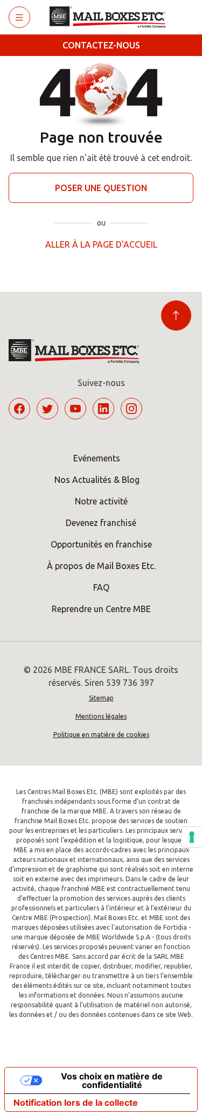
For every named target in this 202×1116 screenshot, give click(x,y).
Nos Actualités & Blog (97, 480)
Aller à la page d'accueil (101, 244)
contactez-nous (101, 45)
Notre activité (101, 501)
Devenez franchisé (101, 523)
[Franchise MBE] (112, 17)
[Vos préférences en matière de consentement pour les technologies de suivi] (192, 837)
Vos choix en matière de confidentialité (112, 1080)
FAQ (101, 587)
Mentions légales (101, 716)
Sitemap (101, 697)
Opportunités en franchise (101, 544)
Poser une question (101, 188)
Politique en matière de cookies (101, 734)
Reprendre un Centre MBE (101, 609)
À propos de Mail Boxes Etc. (101, 566)
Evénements (96, 458)
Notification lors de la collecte (75, 1102)
